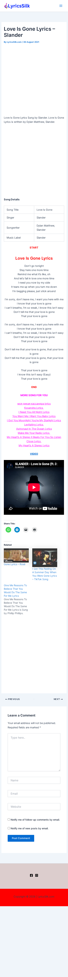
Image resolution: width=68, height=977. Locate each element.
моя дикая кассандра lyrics (34, 403)
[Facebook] (31, 875)
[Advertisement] (34, 80)
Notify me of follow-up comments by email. (35, 819)
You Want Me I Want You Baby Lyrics (34, 416)
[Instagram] (36, 875)
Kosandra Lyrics (34, 407)
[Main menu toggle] (61, 5)
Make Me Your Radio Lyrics (34, 433)
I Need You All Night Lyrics (34, 412)
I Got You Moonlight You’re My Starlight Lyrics (34, 420)
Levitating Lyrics (34, 424)
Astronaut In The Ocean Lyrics (34, 428)
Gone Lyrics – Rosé (14, 564)
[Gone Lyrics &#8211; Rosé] (16, 555)
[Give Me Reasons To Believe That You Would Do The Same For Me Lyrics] (18, 599)
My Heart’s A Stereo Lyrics (34, 445)
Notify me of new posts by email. (29, 828)
